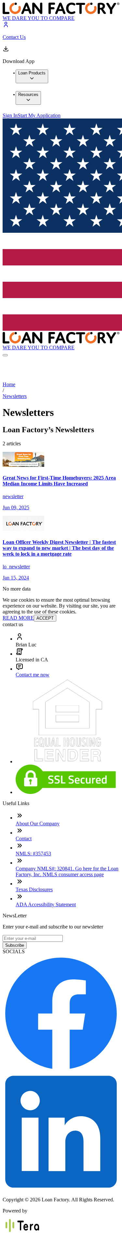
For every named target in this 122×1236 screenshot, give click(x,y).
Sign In (10, 115)
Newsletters (15, 396)
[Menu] (5, 355)
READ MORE (18, 618)
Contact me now (32, 674)
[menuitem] (32, 76)
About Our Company (38, 823)
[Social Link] (61, 1070)
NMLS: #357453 (33, 853)
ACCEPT (45, 618)
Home (9, 384)
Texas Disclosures (34, 889)
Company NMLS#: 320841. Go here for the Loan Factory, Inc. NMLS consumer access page (67, 871)
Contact (24, 838)
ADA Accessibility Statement (46, 904)
